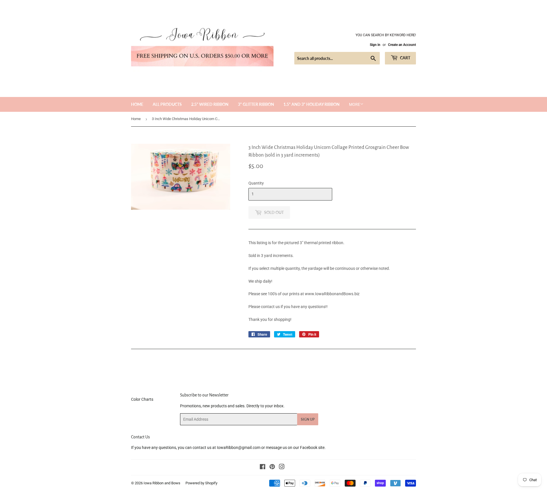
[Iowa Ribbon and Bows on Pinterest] (272, 467)
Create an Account (402, 45)
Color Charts (142, 399)
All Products (167, 104)
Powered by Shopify (201, 483)
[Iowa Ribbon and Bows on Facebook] (263, 467)
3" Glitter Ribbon (256, 104)
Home (137, 104)
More (354, 104)
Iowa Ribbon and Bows (162, 483)
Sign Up (308, 419)
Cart (404, 57)
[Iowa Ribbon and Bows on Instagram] (282, 467)
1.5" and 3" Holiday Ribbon (311, 104)
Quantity (256, 183)
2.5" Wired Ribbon (209, 104)
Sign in (375, 45)
